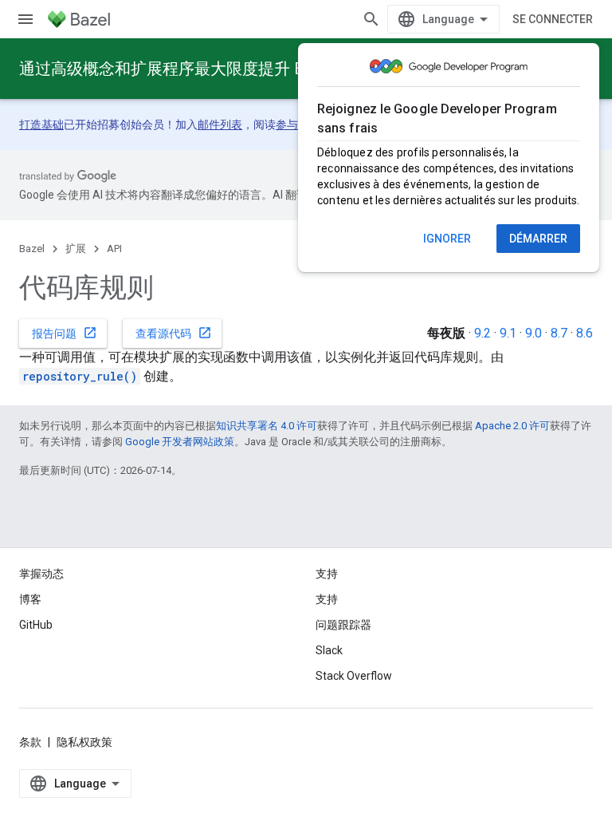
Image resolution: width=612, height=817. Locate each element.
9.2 (482, 333)
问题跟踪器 (343, 624)
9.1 (508, 333)
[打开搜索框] (371, 19)
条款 (30, 742)
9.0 (533, 333)
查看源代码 (173, 333)
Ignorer (447, 238)
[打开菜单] (25, 19)
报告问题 (64, 333)
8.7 (559, 333)
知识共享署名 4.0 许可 (266, 426)
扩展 (75, 249)
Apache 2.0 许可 (512, 426)
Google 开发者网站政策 (179, 442)
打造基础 (41, 124)
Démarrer (538, 238)
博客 (30, 599)
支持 (327, 599)
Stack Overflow (354, 675)
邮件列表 (220, 124)
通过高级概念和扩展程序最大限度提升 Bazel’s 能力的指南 (223, 68)
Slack (329, 650)
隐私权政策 (84, 742)
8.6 (584, 333)
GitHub (36, 624)
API (114, 249)
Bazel (32, 249)
